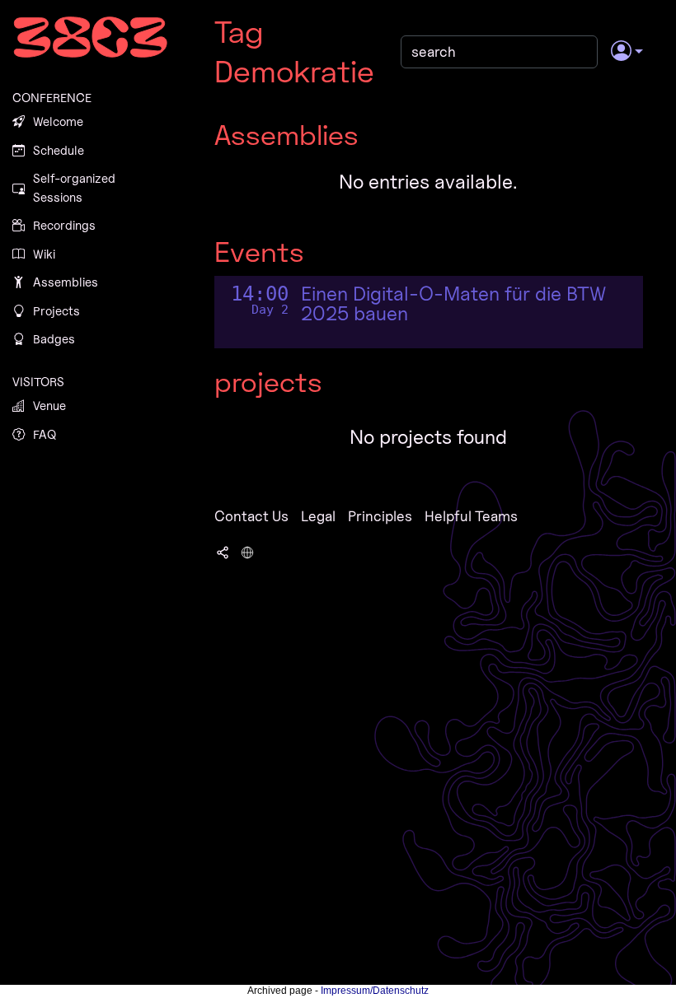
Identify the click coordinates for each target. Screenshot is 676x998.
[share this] (222, 551)
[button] (627, 52)
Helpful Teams (471, 516)
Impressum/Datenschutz (375, 990)
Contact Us (251, 516)
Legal (318, 516)
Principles (380, 516)
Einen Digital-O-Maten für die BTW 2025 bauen (453, 304)
